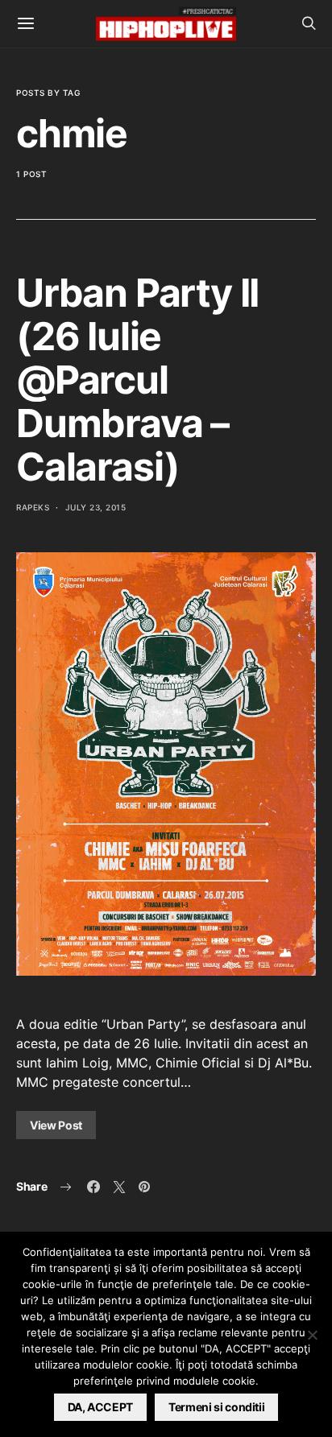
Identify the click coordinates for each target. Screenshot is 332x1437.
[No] (312, 1335)
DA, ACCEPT (101, 1407)
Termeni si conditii (216, 1407)
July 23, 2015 (96, 507)
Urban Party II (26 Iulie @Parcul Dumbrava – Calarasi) (137, 379)
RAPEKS (32, 507)
